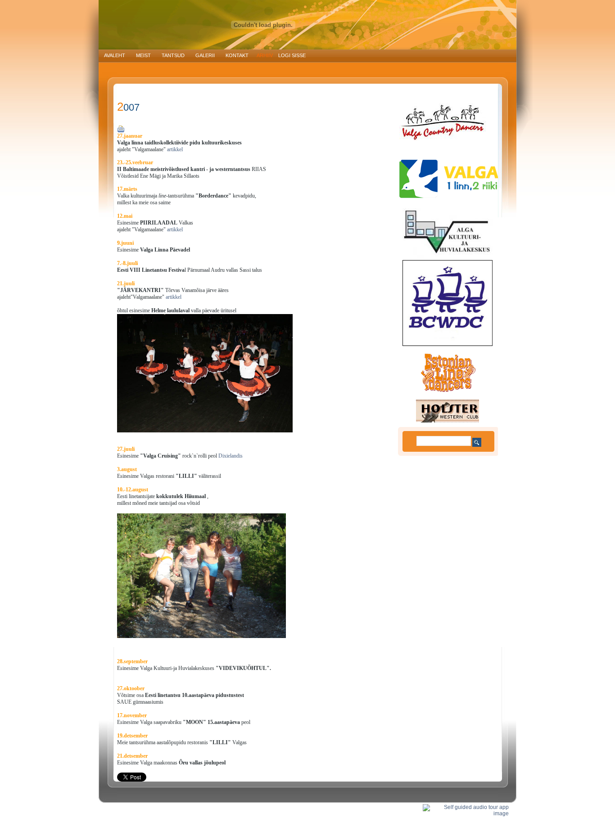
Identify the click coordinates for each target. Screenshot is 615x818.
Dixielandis (230, 456)
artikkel (174, 149)
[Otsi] (476, 442)
